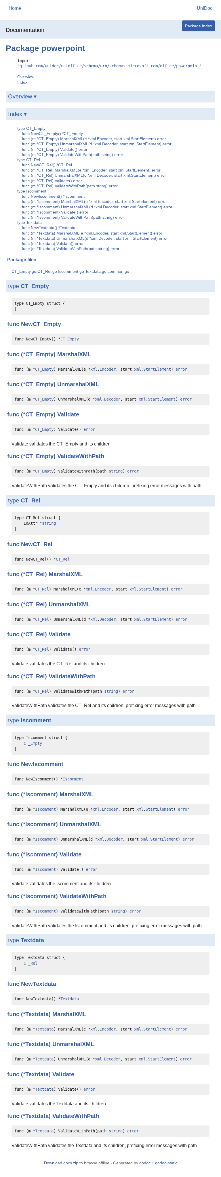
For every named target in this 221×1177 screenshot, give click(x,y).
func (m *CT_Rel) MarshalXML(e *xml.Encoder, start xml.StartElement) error (91, 170)
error (181, 369)
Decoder (112, 399)
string (116, 471)
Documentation (25, 30)
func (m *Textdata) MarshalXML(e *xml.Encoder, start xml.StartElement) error (92, 233)
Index (22, 82)
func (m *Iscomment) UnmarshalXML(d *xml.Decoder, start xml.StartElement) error (97, 207)
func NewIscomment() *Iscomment (53, 196)
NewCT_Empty (41, 324)
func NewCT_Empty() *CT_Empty (52, 133)
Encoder (108, 369)
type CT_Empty (31, 128)
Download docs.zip (61, 1163)
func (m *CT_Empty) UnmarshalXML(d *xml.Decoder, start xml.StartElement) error (97, 144)
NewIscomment (42, 764)
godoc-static (166, 1163)
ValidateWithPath (80, 456)
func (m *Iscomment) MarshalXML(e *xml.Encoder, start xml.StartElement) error (94, 201)
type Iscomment (31, 191)
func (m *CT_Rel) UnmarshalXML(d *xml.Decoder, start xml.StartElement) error (94, 175)
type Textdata (29, 222)
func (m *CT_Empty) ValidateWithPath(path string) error (72, 154)
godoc (144, 1163)
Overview (25, 77)
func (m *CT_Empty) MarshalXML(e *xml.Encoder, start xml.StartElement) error (94, 138)
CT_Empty (35, 286)
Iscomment (36, 720)
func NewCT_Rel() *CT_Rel (47, 165)
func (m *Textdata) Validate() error (53, 243)
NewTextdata (38, 984)
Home (15, 8)
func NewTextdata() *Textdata (48, 227)
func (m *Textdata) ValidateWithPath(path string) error (70, 248)
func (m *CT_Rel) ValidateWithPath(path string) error (70, 186)
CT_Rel (30, 500)
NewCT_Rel (36, 544)
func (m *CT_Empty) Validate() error (54, 149)
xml (93, 369)
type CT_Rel (28, 159)
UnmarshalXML (78, 384)
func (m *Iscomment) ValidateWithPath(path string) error (73, 217)
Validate (68, 414)
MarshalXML (74, 354)
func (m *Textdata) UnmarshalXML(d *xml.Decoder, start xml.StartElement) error (95, 238)
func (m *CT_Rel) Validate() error (52, 180)
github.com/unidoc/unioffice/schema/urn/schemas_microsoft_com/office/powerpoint (109, 66)
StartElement (157, 369)
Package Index (198, 26)
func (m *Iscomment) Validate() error (55, 212)
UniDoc (204, 8)
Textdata (32, 940)
